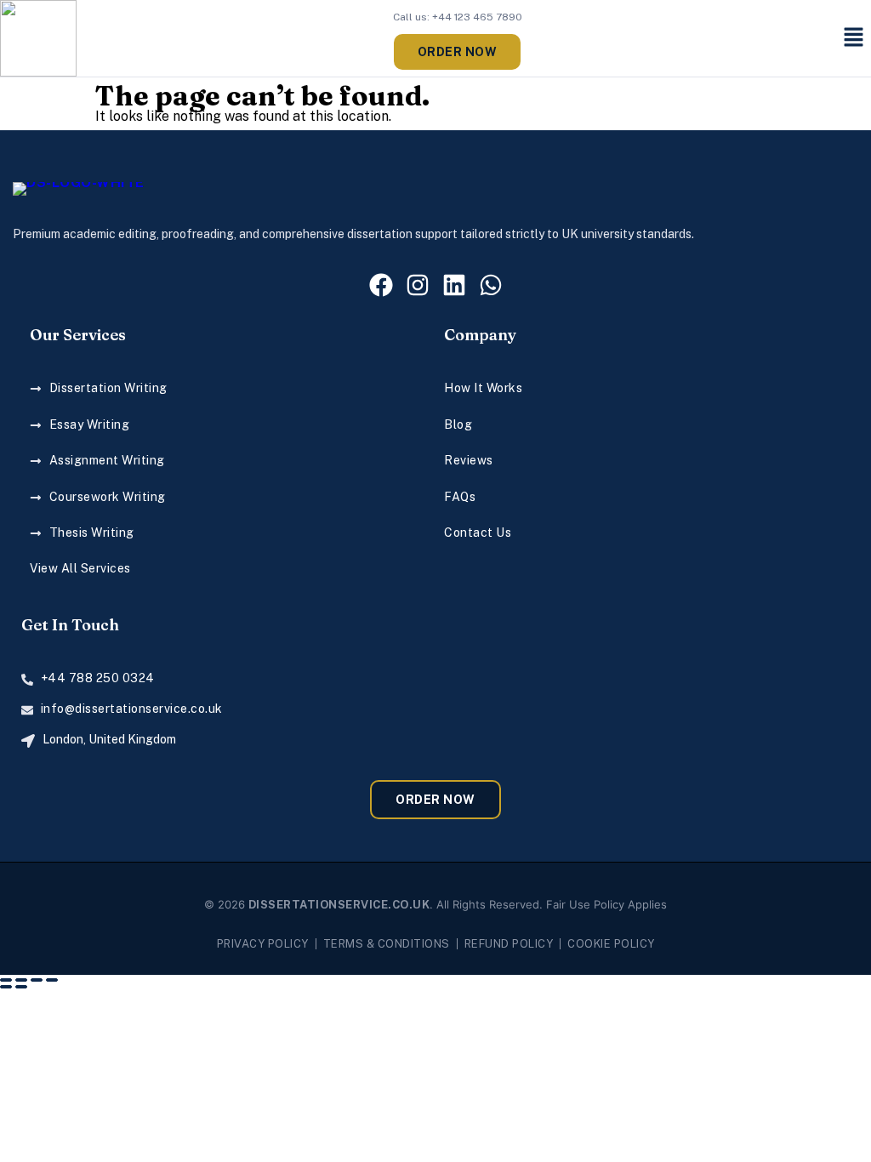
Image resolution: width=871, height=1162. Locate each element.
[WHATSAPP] (491, 285)
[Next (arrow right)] (21, 986)
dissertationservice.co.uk (339, 904)
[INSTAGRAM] (418, 285)
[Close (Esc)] (52, 980)
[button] (854, 38)
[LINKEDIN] (454, 285)
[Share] (37, 980)
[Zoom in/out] (6, 980)
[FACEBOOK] (381, 285)
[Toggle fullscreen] (21, 980)
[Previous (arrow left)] (6, 986)
